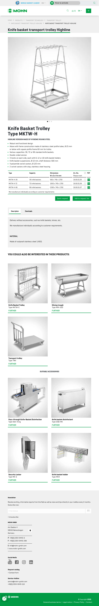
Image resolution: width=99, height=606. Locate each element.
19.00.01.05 (77, 180)
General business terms (52, 602)
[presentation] (9, 80)
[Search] (67, 11)
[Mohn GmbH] (17, 11)
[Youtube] (9, 562)
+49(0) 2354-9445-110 (16, 584)
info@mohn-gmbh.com (18, 546)
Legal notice (67, 602)
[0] (74, 11)
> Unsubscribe (13, 517)
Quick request (62, 198)
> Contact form (13, 573)
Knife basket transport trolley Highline (26, 23)
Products (19, 20)
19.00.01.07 (77, 187)
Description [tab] (15, 211)
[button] (43, 3)
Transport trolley (54, 20)
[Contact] (30, 530)
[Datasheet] (89, 179)
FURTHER (12, 311)
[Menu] (88, 11)
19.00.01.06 (77, 183)
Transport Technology (34, 20)
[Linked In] (31, 562)
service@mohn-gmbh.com (17, 581)
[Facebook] (16, 562)
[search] (68, 11)
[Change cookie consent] (5, 598)
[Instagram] (23, 562)
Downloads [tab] (28, 211)
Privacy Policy (79, 602)
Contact (89, 602)
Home (10, 20)
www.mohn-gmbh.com (17, 548)
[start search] (94, 3)
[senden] (88, 511)
